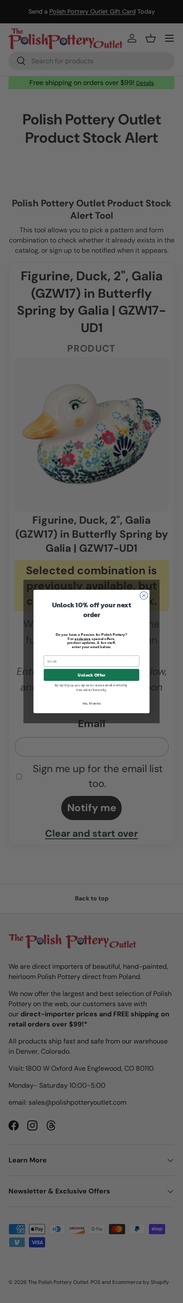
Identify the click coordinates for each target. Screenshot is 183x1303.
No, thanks (91, 703)
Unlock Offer (91, 674)
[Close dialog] (144, 595)
